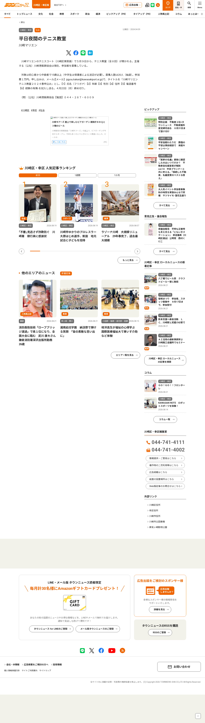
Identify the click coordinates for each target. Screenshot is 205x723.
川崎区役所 (154, 505)
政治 (87, 14)
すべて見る (164, 205)
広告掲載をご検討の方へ (36, 664)
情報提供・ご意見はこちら (162, 458)
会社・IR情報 (12, 664)
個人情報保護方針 (12, 670)
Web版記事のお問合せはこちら (165, 486)
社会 (51, 14)
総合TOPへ (59, 5)
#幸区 (34, 110)
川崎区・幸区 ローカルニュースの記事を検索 (164, 360)
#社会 (42, 110)
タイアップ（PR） (142, 14)
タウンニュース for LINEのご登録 (50, 629)
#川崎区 (25, 110)
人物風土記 (163, 14)
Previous (21, 251)
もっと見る (128, 260)
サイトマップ (45, 670)
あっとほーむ (195, 14)
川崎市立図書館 (157, 521)
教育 (62, 14)
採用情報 (57, 664)
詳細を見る (159, 609)
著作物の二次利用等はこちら (163, 465)
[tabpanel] (37, 211)
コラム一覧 (164, 419)
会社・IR (178, 7)
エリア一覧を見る (125, 355)
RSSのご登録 (159, 632)
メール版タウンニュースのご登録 (97, 629)
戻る (23, 22)
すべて (7, 14)
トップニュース (24, 14)
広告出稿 (133, 5)
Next (137, 251)
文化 (40, 14)
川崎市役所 (154, 516)
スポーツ (74, 14)
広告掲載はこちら (158, 472)
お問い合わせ (182, 666)
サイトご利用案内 (29, 670)
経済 (98, 14)
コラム (178, 14)
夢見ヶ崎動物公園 (158, 527)
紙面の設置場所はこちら (161, 479)
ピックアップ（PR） (116, 14)
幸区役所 (153, 510)
